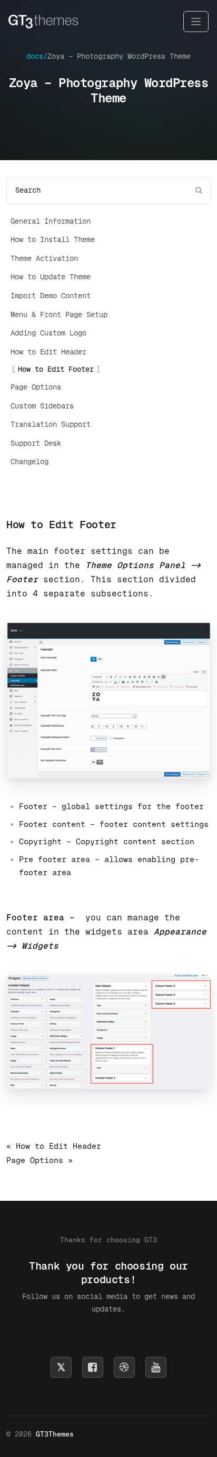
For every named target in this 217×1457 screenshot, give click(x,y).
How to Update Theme (51, 276)
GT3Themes (55, 1434)
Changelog (29, 461)
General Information (51, 221)
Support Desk (36, 443)
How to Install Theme (53, 239)
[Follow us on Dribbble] (124, 1367)
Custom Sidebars (42, 406)
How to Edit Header (48, 352)
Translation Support (51, 424)
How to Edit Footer (56, 369)
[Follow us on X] (61, 1367)
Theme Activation (44, 258)
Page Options (36, 387)
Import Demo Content (51, 295)
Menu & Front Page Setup (59, 314)
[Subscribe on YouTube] (155, 1367)
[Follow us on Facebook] (92, 1367)
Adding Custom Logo (48, 333)
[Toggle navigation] (196, 22)
